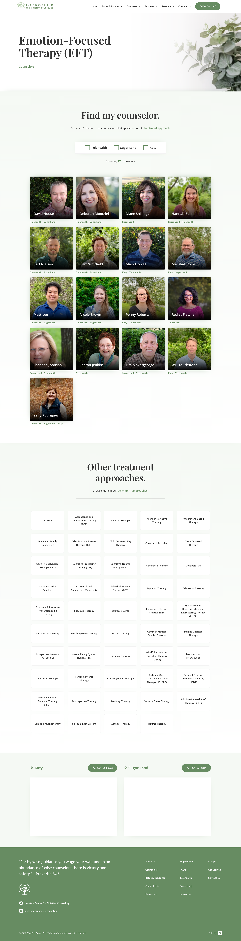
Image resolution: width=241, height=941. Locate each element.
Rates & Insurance (112, 6)
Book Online (208, 6)
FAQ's (183, 869)
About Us (150, 861)
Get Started (214, 869)
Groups (212, 861)
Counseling (186, 885)
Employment (187, 861)
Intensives (185, 894)
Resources (151, 894)
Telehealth (168, 6)
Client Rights (152, 885)
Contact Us (184, 6)
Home (94, 6)
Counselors (151, 869)
